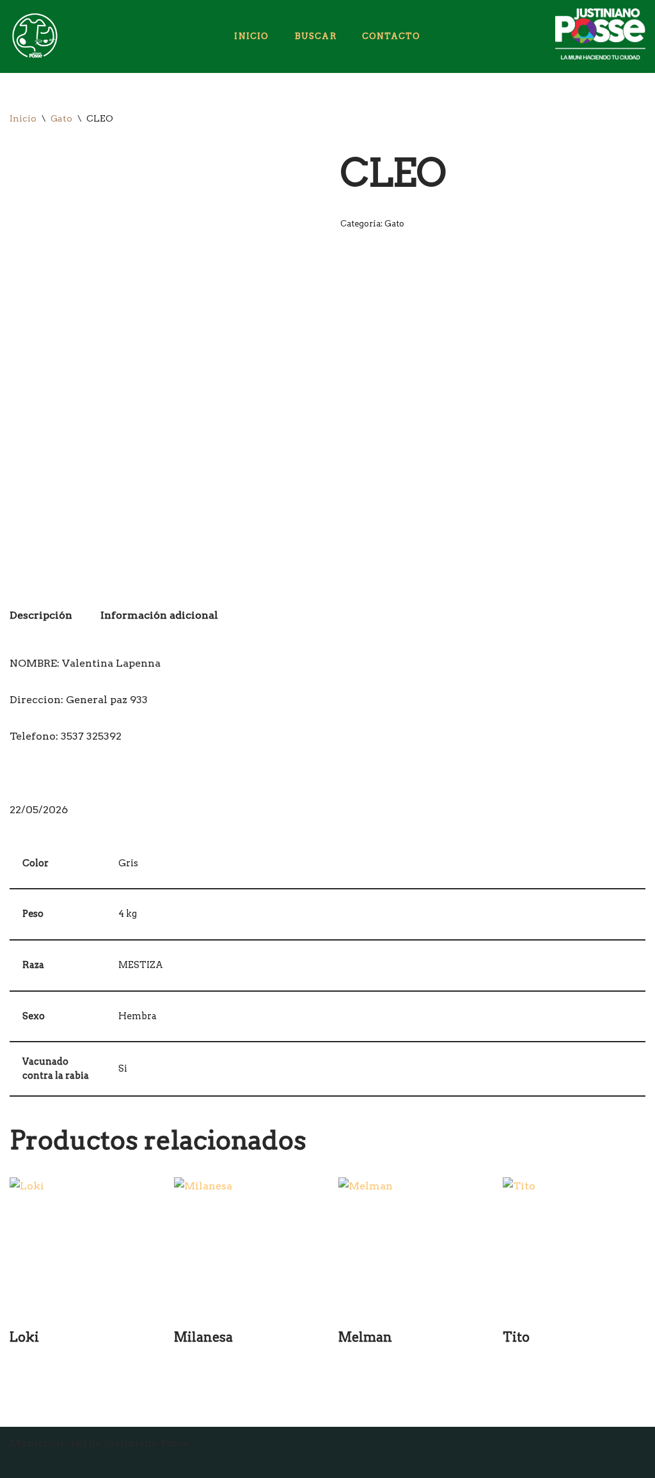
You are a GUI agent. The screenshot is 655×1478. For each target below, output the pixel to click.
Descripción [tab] (41, 615)
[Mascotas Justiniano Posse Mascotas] (34, 36)
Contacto (391, 36)
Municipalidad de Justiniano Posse (99, 1443)
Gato (61, 118)
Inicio (251, 36)
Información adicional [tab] (159, 615)
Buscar (315, 36)
